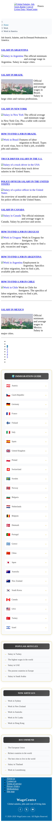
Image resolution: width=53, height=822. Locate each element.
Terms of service (14, 784)
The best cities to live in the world (21, 759)
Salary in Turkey (14, 654)
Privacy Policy (13, 786)
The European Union (16, 748)
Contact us (11, 781)
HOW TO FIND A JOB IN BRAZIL (18, 134)
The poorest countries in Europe (21, 671)
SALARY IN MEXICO (12, 309)
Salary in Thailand (15, 764)
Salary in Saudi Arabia (17, 676)
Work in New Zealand (17, 706)
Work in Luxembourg (16, 770)
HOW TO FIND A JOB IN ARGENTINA (21, 257)
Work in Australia (15, 712)
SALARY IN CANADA (12, 209)
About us (11, 778)
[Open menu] (6, 15)
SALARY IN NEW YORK (14, 109)
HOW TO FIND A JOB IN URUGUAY (20, 232)
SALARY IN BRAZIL (12, 75)
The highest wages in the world (20, 660)
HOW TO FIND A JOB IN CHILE (18, 281)
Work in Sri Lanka (15, 718)
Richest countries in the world (20, 753)
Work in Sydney (14, 701)
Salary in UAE (14, 665)
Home (6, 25)
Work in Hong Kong (16, 723)
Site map (11, 791)
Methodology (13, 789)
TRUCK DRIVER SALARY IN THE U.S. (21, 159)
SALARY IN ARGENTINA (14, 50)
